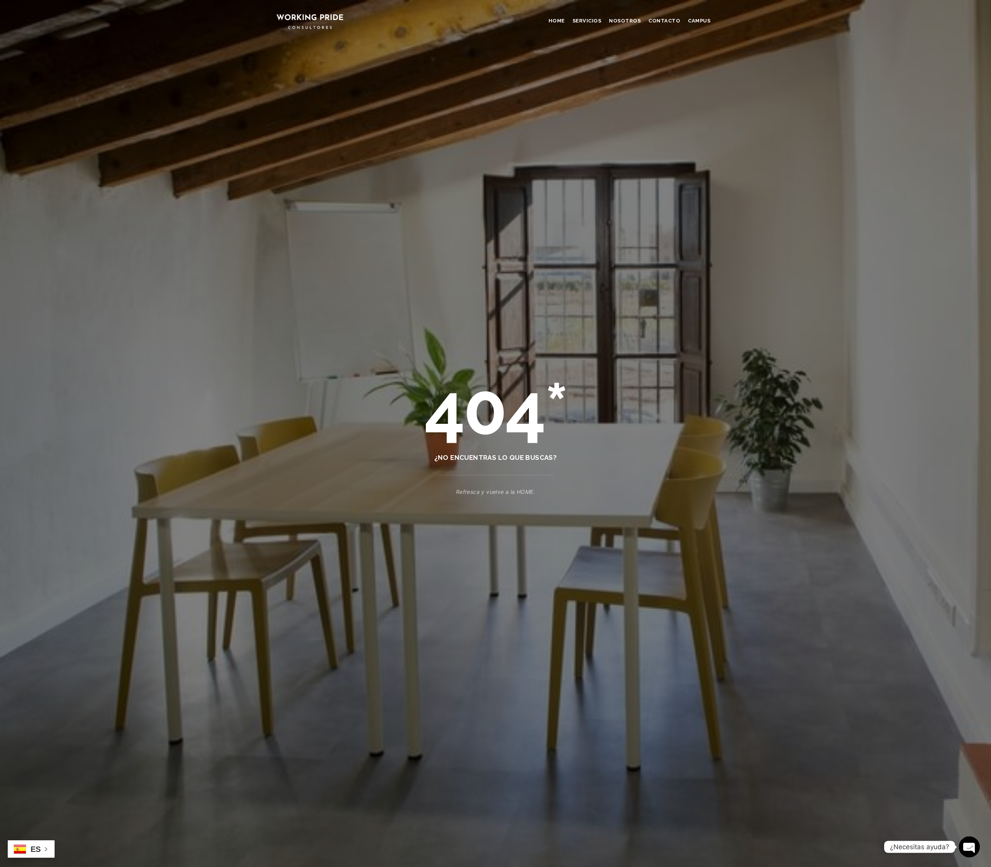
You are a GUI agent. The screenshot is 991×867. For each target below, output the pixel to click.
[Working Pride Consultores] (309, 21)
